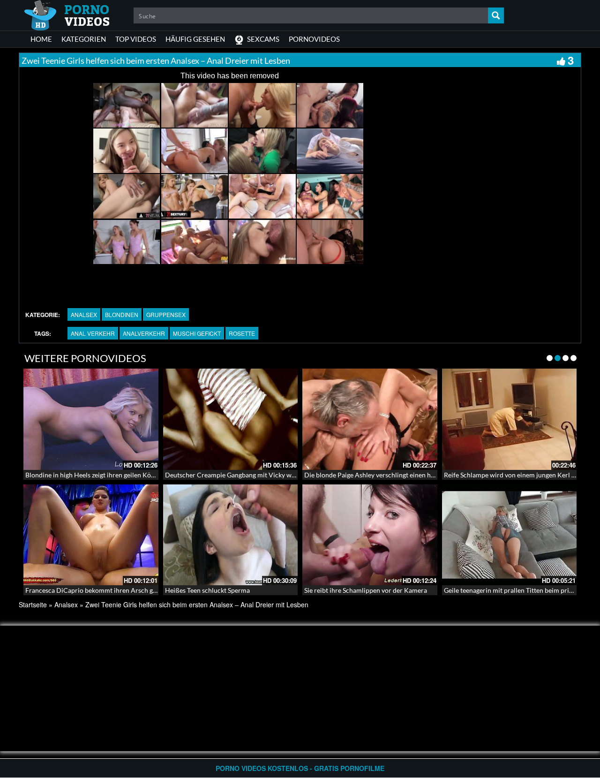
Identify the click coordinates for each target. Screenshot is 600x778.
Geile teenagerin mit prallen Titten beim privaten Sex (520, 590)
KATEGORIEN (83, 39)
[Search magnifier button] (496, 15)
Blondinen (121, 314)
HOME (41, 39)
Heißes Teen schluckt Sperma (207, 590)
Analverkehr (144, 333)
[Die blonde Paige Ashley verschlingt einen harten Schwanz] (369, 419)
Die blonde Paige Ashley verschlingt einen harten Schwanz (388, 475)
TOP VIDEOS (135, 39)
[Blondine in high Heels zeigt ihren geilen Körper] (90, 419)
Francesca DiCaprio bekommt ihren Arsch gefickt (97, 590)
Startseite (33, 604)
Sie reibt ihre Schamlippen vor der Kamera (365, 590)
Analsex (84, 314)
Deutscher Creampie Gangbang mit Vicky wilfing (235, 475)
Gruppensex (166, 314)
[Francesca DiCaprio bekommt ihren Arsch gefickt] (90, 535)
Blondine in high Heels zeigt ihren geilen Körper (94, 475)
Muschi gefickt (197, 333)
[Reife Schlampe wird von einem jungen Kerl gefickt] (509, 419)
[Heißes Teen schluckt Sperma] (230, 535)
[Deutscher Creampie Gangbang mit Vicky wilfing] (230, 419)
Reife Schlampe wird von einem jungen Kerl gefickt (517, 475)
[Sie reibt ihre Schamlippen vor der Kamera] (369, 535)
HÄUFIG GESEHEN (195, 39)
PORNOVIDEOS (314, 39)
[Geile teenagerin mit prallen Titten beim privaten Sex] (509, 535)
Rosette (242, 333)
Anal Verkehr (93, 333)
